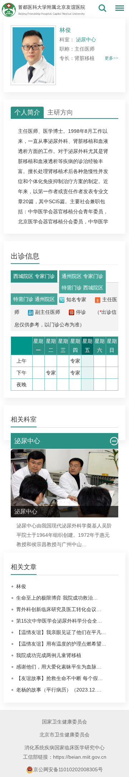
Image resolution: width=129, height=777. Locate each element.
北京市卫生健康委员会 (64, 735)
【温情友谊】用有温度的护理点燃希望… (61, 644)
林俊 (21, 586)
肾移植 (55, 171)
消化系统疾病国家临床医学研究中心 (64, 747)
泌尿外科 (58, 141)
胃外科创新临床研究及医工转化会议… (58, 609)
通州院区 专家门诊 (82, 276)
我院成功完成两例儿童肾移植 (48, 655)
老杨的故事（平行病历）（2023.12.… (58, 690)
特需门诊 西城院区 (82, 287)
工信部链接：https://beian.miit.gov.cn (64, 757)
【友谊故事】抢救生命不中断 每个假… (59, 678)
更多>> (111, 58)
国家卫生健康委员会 (64, 722)
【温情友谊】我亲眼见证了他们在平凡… (61, 632)
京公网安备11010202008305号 (68, 769)
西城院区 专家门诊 (34, 276)
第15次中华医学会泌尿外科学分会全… (59, 621)
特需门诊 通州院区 (34, 299)
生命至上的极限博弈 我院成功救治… (57, 598)
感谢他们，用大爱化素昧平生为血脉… (58, 667)
